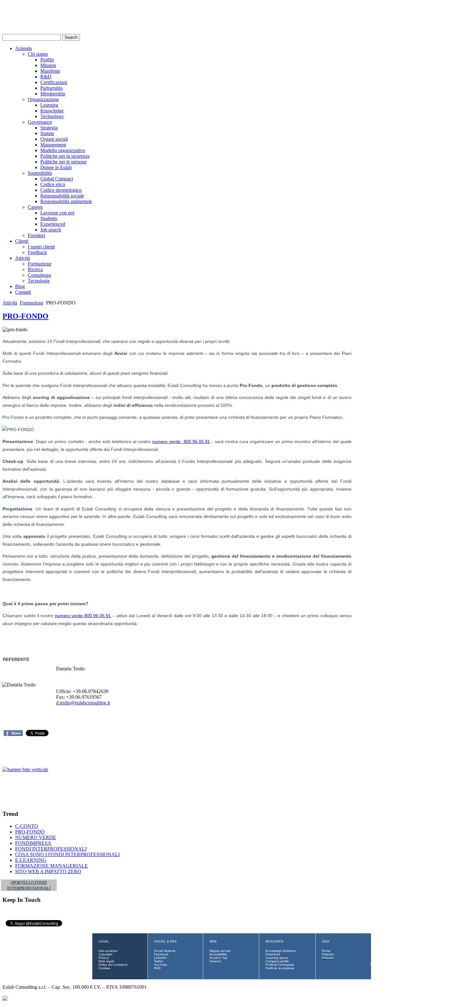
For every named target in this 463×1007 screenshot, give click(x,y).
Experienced (52, 224)
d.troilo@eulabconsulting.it (83, 702)
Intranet (215, 961)
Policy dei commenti (113, 964)
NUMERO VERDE (35, 837)
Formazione (39, 263)
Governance (40, 122)
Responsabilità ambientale (66, 201)
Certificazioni (53, 82)
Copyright (105, 954)
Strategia (49, 127)
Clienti (21, 241)
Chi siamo (38, 54)
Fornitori (36, 235)
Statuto (47, 133)
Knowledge (52, 110)
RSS (157, 968)
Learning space (277, 957)
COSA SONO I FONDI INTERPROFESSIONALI (67, 854)
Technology (52, 116)
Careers (35, 207)
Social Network (164, 951)
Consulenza (39, 275)
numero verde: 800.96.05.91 (181, 441)
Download (273, 954)
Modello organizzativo (62, 150)
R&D (45, 76)
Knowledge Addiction (281, 951)
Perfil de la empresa (280, 968)
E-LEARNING (30, 860)
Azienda (23, 48)
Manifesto (50, 71)
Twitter (158, 961)
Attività (22, 258)
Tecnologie (39, 280)
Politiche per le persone (63, 161)
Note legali (106, 961)
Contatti (23, 292)
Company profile (277, 961)
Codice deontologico (61, 190)
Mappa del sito (220, 951)
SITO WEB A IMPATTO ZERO (48, 871)
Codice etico (52, 184)
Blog (20, 286)
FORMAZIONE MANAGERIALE (51, 865)
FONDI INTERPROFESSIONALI (51, 848)
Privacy (104, 957)
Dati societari (108, 951)
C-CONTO (26, 826)
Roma (326, 951)
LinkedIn (160, 957)
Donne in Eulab (56, 167)
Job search (50, 229)
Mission (48, 65)
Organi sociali (54, 139)
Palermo (328, 954)
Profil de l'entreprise (280, 964)
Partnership (51, 88)
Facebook (161, 954)
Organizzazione (43, 99)
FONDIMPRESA (33, 843)
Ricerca (35, 269)
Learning (49, 105)
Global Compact (56, 178)
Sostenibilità (40, 173)
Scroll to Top (218, 957)
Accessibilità (218, 954)
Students (48, 218)
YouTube (160, 964)
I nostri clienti (41, 246)
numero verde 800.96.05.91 (83, 615)
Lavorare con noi (57, 212)
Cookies (104, 968)
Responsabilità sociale (62, 195)
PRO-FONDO (26, 316)
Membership (52, 93)
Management (53, 144)
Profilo (47, 59)
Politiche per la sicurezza (64, 156)
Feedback (37, 252)
